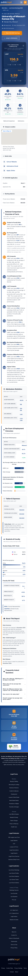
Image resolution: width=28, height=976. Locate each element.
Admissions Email (12, 166)
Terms (25, 968)
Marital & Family (14, 817)
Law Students (14, 896)
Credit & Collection (14, 791)
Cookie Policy (9, 968)
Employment (14, 794)
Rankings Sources (14, 890)
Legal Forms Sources (14, 856)
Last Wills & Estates (14, 814)
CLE (14, 843)
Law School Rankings (14, 870)
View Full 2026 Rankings (13, 33)
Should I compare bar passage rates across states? (12, 698)
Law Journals (14, 893)
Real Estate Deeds (14, 800)
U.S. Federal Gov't (14, 913)
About (16, 971)
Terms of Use (14, 944)
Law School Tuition (14, 879)
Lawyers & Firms (14, 846)
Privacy (3, 968)
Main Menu (4, 8)
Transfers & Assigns (14, 806)
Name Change (14, 820)
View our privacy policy (18, 764)
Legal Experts (14, 853)
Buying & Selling (14, 781)
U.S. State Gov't (14, 910)
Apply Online (11, 170)
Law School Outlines (14, 882)
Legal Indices (14, 916)
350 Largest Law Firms (14, 837)
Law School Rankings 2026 (16, 8)
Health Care (14, 826)
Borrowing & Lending (14, 784)
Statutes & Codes (14, 919)
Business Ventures (14, 787)
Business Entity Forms (14, 859)
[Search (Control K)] (21, 2)
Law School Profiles (14, 873)
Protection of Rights (14, 803)
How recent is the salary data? (11, 694)
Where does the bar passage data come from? (12, 684)
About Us (14, 931)
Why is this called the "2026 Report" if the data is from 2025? (13, 679)
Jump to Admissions (11, 38)
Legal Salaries (14, 840)
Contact (12, 971)
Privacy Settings (18, 968)
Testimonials (14, 941)
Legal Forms (14, 774)
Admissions (21, 121)
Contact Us (14, 935)
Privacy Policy (14, 947)
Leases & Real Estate (14, 797)
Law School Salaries (14, 876)
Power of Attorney (14, 823)
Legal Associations (14, 850)
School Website (12, 162)
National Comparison (9, 121)
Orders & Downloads (14, 938)
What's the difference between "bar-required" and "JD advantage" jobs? (12, 689)
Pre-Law (14, 899)
